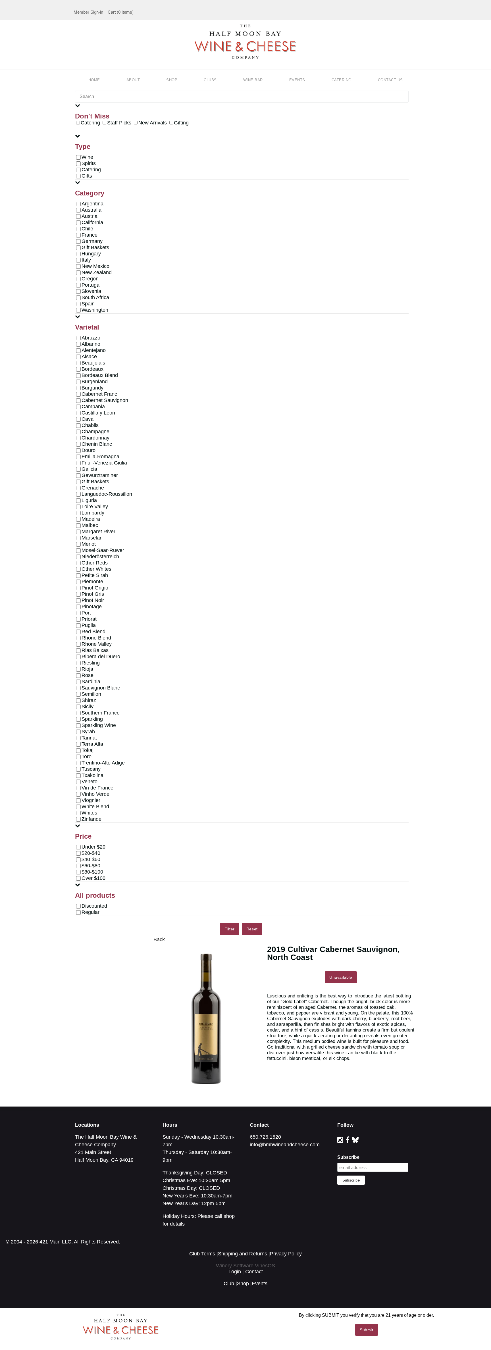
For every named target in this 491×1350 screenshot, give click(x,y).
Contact (254, 1271)
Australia (91, 210)
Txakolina (92, 775)
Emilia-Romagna (100, 456)
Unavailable (340, 977)
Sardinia (91, 681)
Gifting (181, 123)
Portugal (91, 285)
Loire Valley (95, 506)
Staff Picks (119, 123)
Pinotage (92, 606)
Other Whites (96, 569)
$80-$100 (92, 872)
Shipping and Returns (242, 1254)
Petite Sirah (95, 575)
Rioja (87, 669)
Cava (87, 419)
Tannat (89, 738)
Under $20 (93, 847)
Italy (86, 260)
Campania (93, 406)
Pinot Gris (93, 594)
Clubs (210, 80)
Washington (95, 310)
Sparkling (92, 719)
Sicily (87, 706)
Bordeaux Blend (100, 375)
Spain (88, 304)
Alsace (89, 356)
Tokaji (88, 750)
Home (94, 80)
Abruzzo (91, 338)
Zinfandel (92, 819)
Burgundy (92, 388)
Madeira (91, 519)
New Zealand (97, 272)
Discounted (94, 906)
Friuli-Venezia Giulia (104, 463)
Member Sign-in (88, 12)
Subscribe (348, 1157)
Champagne (95, 431)
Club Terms (202, 1254)
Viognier (91, 800)
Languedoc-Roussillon (107, 494)
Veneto (89, 781)
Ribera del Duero (101, 656)
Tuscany (91, 769)
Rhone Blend (96, 638)
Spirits (89, 163)
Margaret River (98, 531)
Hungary (91, 254)
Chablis (90, 425)
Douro (88, 450)
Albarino (91, 344)
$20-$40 (91, 853)
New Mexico (95, 266)
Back (159, 939)
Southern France (101, 713)
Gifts (87, 176)
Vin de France (97, 788)
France (89, 235)
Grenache (93, 488)
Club (229, 1283)
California (92, 222)
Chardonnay (95, 438)
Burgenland (95, 381)
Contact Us (390, 80)
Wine (87, 157)
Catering (341, 80)
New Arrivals (152, 123)
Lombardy (93, 513)
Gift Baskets (95, 247)
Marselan (92, 538)
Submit (366, 1330)
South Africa (95, 297)
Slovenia (91, 291)
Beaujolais (93, 363)
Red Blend (93, 631)
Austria (89, 216)
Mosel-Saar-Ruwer (103, 550)
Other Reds (95, 563)
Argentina (92, 204)
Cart (112, 12)
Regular (90, 912)
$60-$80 (91, 865)
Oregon (90, 279)
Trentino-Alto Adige (103, 763)
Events (297, 80)
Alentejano (94, 350)
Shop (171, 80)
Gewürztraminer (100, 475)
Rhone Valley (97, 644)
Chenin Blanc (97, 444)
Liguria (89, 500)
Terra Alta (92, 744)
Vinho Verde (95, 794)
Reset (252, 929)
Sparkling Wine (99, 725)
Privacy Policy (286, 1254)
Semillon (91, 694)
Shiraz (89, 700)
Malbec (90, 525)
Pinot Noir (93, 600)
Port (86, 613)
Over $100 (93, 878)
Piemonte (92, 581)
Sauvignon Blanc (101, 688)
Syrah (88, 731)
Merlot (89, 544)
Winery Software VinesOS (245, 1265)
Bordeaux (92, 369)
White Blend (95, 806)
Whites (89, 813)
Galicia (89, 469)
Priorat (89, 619)
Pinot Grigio (95, 588)
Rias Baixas (95, 650)
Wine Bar (253, 80)
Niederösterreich (100, 556)
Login (234, 1271)
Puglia (89, 625)
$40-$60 (91, 859)
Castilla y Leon (98, 413)
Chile (87, 229)
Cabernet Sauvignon (105, 400)
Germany (92, 241)
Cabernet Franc (99, 394)
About (133, 80)
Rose (87, 675)
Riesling (91, 663)
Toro (86, 756)
